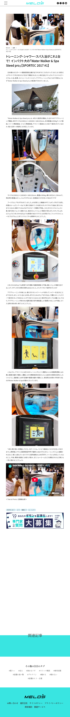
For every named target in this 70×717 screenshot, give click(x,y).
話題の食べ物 (19, 674)
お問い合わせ (12, 703)
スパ (18, 510)
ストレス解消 (45, 670)
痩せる (43, 674)
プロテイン (32, 674)
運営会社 (23, 703)
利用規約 (28, 706)
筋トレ (12, 670)
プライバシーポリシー (53, 703)
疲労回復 (58, 670)
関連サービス (39, 706)
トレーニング (31, 510)
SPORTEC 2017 (10, 510)
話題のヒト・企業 (35, 678)
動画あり (24, 510)
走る (21, 670)
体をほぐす (31, 670)
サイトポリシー (36, 703)
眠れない (54, 674)
